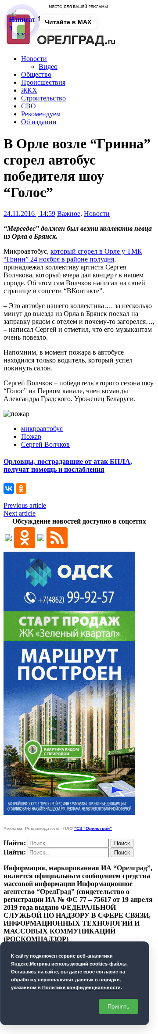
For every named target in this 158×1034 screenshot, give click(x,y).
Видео (48, 66)
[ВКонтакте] (9, 488)
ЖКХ (29, 90)
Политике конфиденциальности (81, 987)
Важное (68, 213)
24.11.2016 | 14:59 (29, 213)
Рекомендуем (41, 114)
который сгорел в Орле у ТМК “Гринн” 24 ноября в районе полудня (73, 255)
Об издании (39, 122)
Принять (118, 1006)
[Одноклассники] (21, 488)
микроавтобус (42, 428)
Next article (20, 513)
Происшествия (43, 82)
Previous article (25, 505)
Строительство (43, 98)
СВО (28, 106)
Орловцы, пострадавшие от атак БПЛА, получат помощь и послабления (68, 465)
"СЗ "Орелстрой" (93, 828)
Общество (36, 74)
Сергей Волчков (45, 444)
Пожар (31, 436)
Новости (34, 58)
